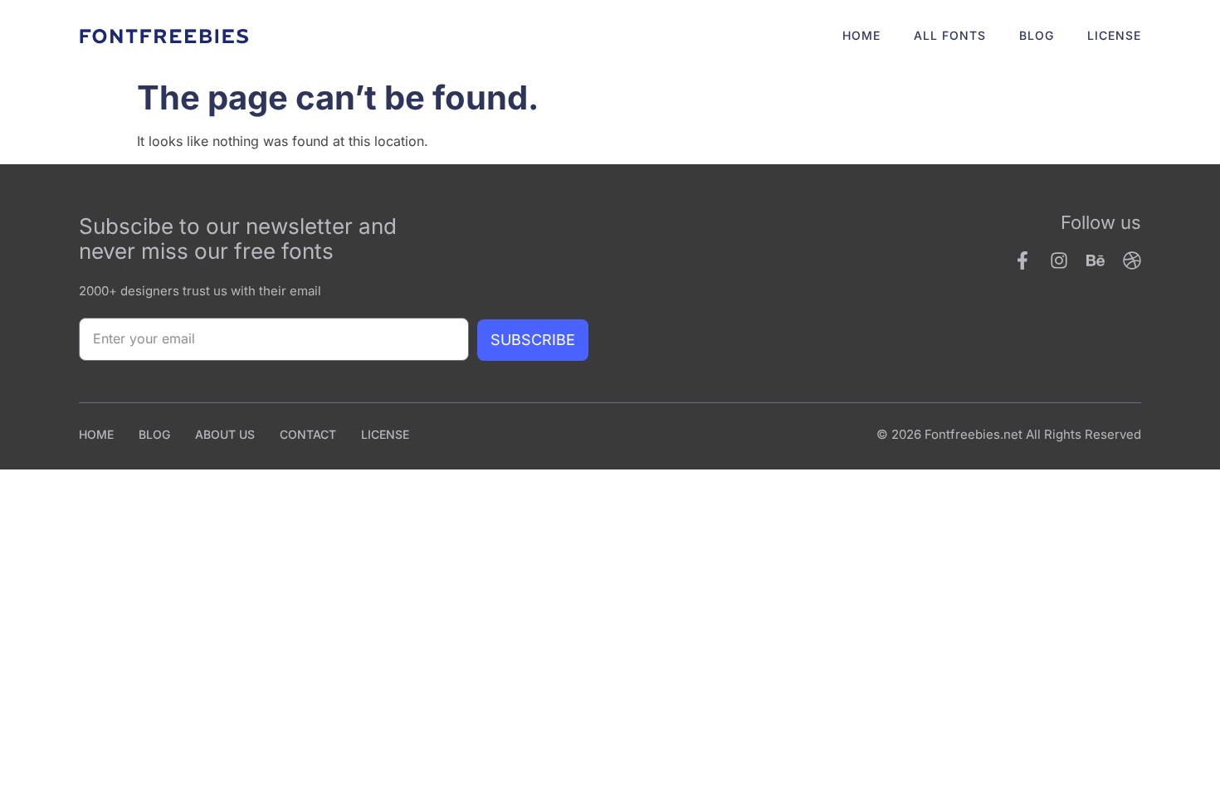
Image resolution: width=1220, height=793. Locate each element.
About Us (225, 434)
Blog (1036, 35)
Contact (308, 434)
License (1114, 35)
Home (861, 35)
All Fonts (950, 35)
